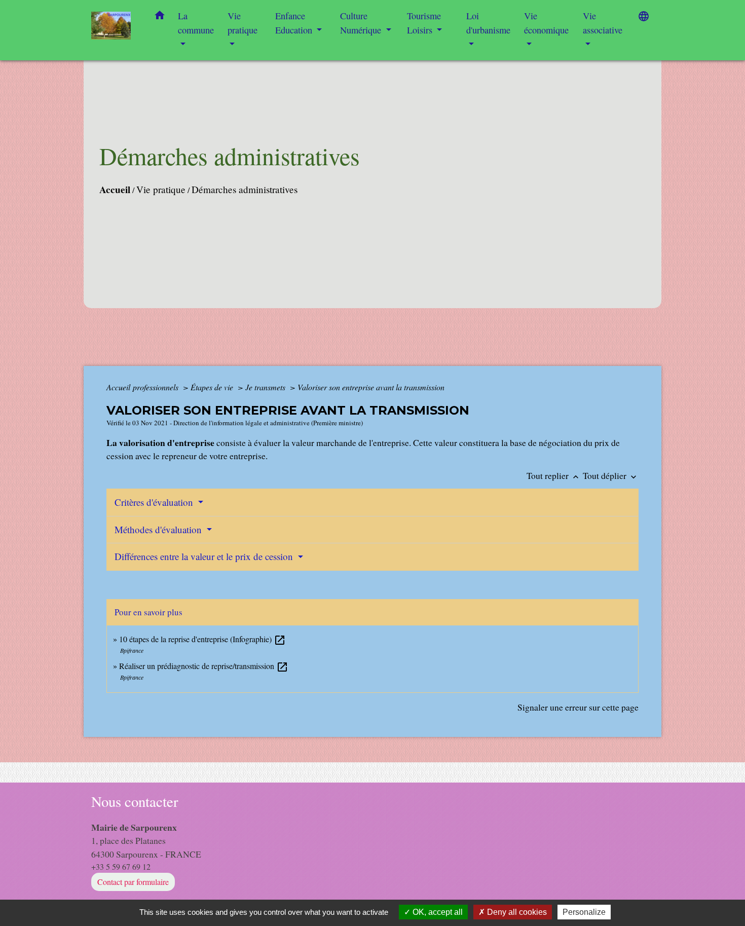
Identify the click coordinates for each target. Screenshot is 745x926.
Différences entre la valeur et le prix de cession (205, 556)
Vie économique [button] (546, 23)
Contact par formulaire (133, 881)
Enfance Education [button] (295, 23)
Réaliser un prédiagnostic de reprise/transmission (203, 665)
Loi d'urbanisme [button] (488, 23)
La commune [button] (196, 23)
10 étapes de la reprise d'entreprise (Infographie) (202, 639)
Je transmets (266, 387)
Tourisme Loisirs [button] (424, 23)
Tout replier (554, 475)
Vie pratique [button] (242, 23)
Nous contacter (134, 801)
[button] (159, 17)
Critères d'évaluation (155, 502)
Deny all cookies (516, 912)
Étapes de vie (213, 387)
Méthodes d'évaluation (159, 529)
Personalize (584, 912)
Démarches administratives (244, 189)
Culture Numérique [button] (362, 23)
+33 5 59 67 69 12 (121, 866)
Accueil (114, 189)
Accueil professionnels (143, 387)
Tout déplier (611, 475)
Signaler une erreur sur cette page (578, 707)
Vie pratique (160, 189)
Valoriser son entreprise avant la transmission (370, 387)
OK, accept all (437, 912)
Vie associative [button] (602, 23)
